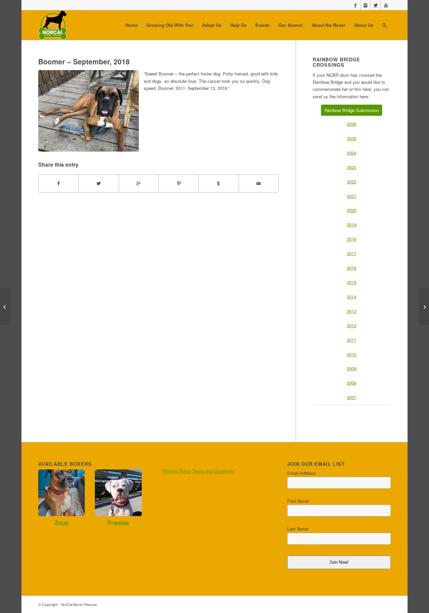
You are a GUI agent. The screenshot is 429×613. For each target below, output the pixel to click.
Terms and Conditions (213, 471)
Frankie (118, 522)
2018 (351, 239)
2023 (351, 167)
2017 (351, 253)
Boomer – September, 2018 (84, 61)
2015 (351, 282)
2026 (351, 124)
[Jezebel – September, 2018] (424, 306)
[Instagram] (365, 5)
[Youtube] (386, 5)
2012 (351, 325)
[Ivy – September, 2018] (5, 306)
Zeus (62, 522)
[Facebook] (355, 5)
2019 (351, 224)
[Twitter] (375, 5)
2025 (351, 138)
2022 (351, 181)
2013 (351, 311)
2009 (351, 368)
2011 (351, 340)
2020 (351, 210)
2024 (351, 153)
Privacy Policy (177, 471)
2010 (351, 354)
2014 (351, 296)
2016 (351, 268)
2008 (351, 383)
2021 (351, 196)
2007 (351, 397)
